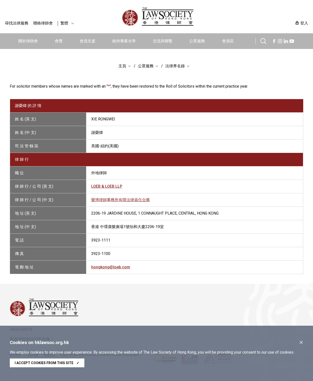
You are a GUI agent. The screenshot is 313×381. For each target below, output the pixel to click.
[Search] (263, 40)
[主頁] (183, 16)
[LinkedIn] (286, 40)
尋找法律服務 (16, 23)
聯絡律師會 (43, 23)
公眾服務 (197, 41)
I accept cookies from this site (47, 363)
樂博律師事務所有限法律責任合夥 (120, 199)
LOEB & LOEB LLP (106, 186)
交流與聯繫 (162, 41)
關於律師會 (28, 41)
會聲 (59, 41)
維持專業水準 (124, 41)
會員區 (228, 41)
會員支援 (87, 41)
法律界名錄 (175, 66)
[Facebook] (274, 40)
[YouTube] (292, 40)
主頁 (122, 66)
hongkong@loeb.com (110, 267)
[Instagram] (280, 40)
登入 (304, 23)
